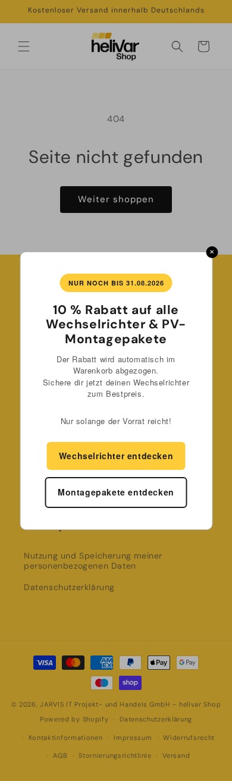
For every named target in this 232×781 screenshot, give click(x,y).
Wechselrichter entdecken (116, 456)
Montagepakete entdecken (116, 492)
